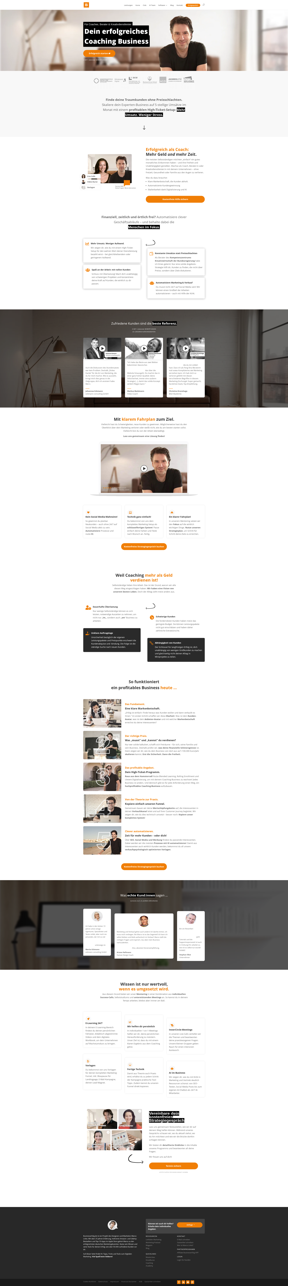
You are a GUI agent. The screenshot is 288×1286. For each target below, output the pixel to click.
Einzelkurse (150, 1260)
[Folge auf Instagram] (192, 1282)
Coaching (149, 1263)
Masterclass (150, 1257)
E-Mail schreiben (183, 1239)
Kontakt (180, 5)
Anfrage (190, 1225)
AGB (140, 1281)
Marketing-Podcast (153, 1242)
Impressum (114, 1281)
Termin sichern (173, 1166)
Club (144, 5)
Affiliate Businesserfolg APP (187, 1252)
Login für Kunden (183, 1260)
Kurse (138, 5)
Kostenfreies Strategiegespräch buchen (144, 546)
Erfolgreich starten (98, 53)
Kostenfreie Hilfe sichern (175, 199)
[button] (102, 348)
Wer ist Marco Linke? (185, 1245)
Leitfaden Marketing (153, 1239)
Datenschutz (103, 1281)
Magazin (149, 1245)
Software (161, 5)
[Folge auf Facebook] (179, 1282)
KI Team (152, 5)
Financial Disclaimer (128, 1281)
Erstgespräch (193, 5)
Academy (149, 1266)
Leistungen (128, 5)
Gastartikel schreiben (185, 1242)
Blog (172, 5)
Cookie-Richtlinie (89, 1281)
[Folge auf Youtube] (188, 1282)
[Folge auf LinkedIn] (183, 1282)
